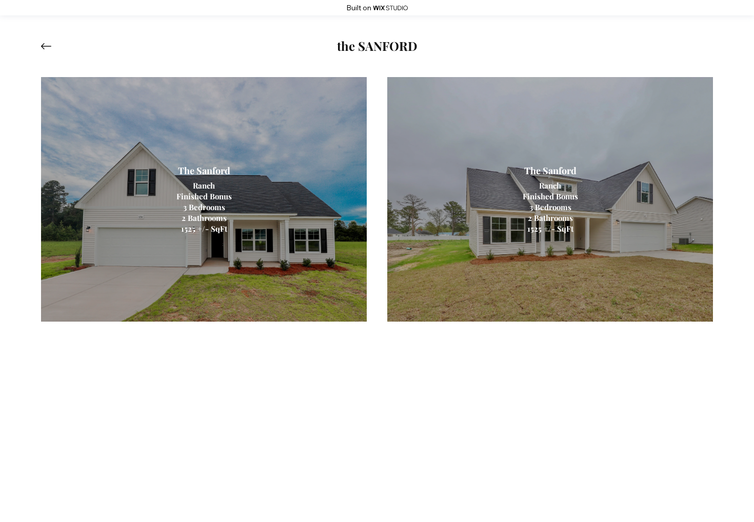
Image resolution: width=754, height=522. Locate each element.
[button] (377, 46)
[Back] (54, 46)
